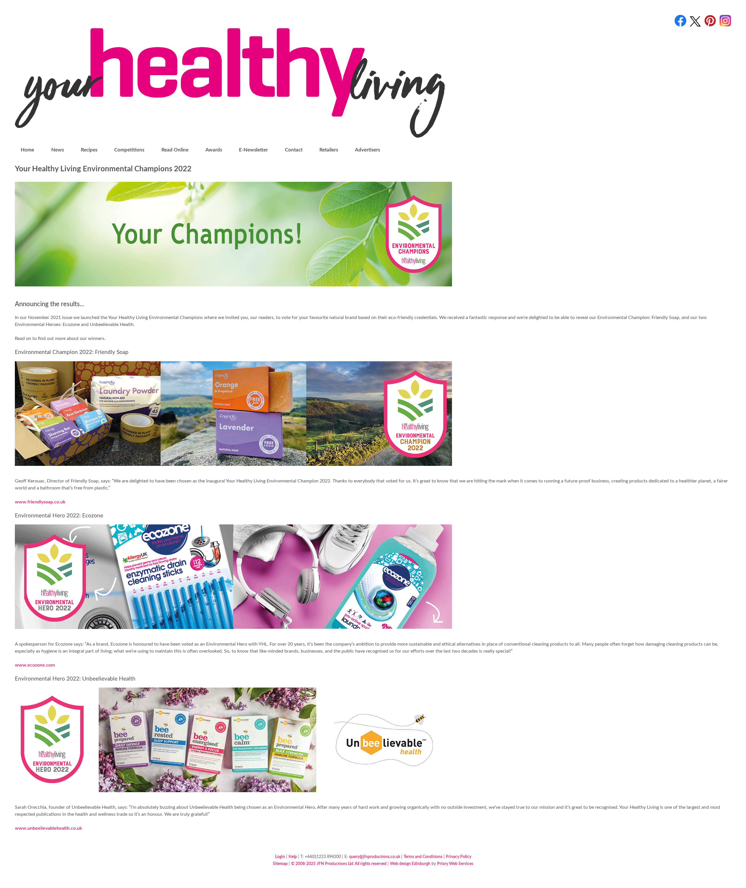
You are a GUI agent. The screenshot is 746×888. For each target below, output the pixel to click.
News (57, 149)
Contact (293, 149)
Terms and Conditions (423, 856)
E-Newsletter (253, 149)
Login (280, 856)
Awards (213, 149)
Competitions (129, 149)
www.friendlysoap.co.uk (40, 502)
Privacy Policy (458, 856)
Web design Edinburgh (410, 863)
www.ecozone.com (35, 665)
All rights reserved (370, 863)
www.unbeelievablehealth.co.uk (48, 828)
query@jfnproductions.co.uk (374, 856)
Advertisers (367, 149)
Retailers (328, 149)
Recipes (89, 149)
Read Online (175, 149)
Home (27, 149)
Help (292, 856)
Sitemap (280, 863)
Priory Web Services (455, 863)
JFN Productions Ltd (335, 863)
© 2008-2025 (303, 863)
